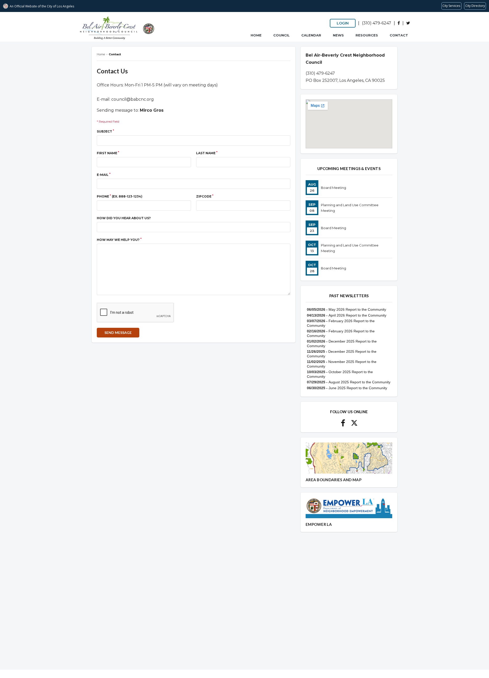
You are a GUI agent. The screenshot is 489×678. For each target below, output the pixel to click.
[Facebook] (399, 23)
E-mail (104, 174)
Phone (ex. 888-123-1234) (119, 196)
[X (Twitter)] (408, 23)
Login (343, 23)
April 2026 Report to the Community (357, 315)
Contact (399, 35)
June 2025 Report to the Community (358, 388)
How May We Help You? (119, 239)
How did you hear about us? (124, 218)
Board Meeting (333, 188)
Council (281, 35)
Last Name (207, 153)
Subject (105, 131)
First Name (108, 153)
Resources (367, 35)
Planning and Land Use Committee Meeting (349, 208)
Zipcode (204, 196)
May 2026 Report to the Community (357, 309)
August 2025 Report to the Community (359, 382)
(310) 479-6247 (376, 23)
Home (256, 35)
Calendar (311, 35)
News (338, 35)
